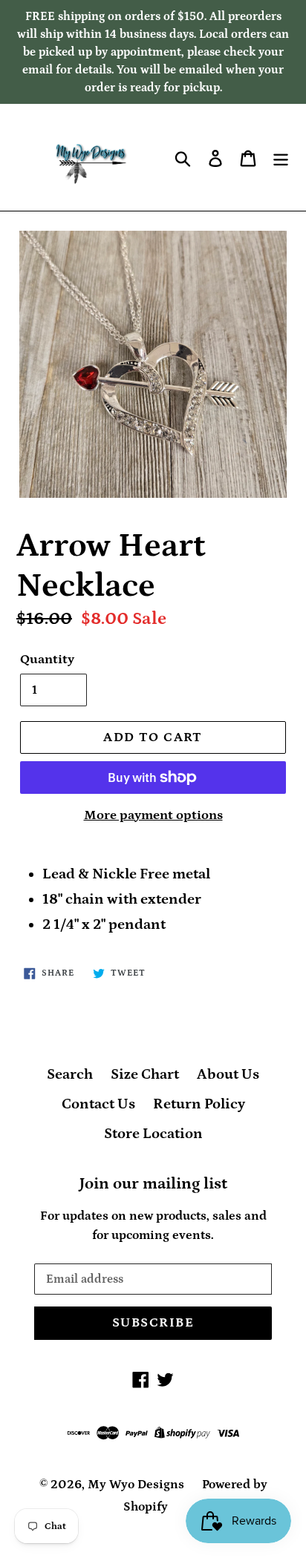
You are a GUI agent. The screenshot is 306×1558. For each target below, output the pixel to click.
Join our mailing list (153, 1183)
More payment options (153, 815)
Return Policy (199, 1104)
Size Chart (145, 1074)
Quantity (47, 659)
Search (70, 1074)
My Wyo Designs (136, 1484)
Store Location (153, 1133)
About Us (228, 1074)
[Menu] (280, 157)
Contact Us (98, 1104)
